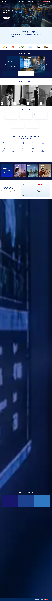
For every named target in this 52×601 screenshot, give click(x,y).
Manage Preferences (37, 599)
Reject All (42, 599)
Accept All (46, 599)
